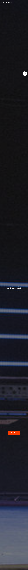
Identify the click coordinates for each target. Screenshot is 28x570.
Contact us (9, 2)
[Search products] (25, 73)
